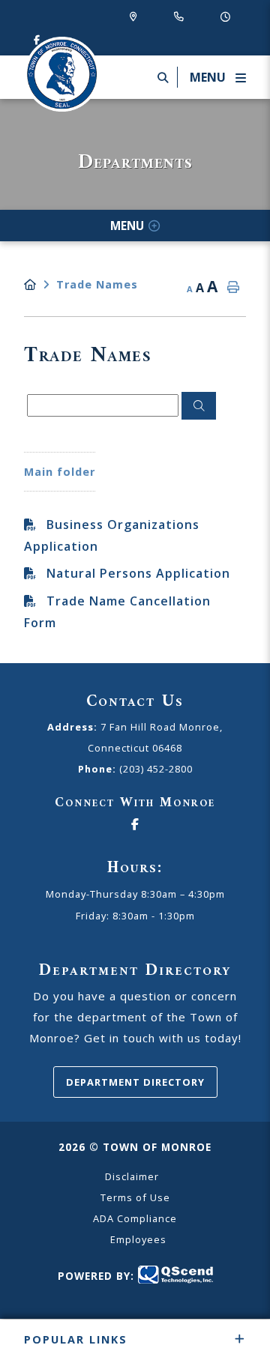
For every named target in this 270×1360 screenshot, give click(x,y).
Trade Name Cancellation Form (117, 612)
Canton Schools (61, 74)
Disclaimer (132, 1176)
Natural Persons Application (138, 573)
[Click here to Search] (199, 406)
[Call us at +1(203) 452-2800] (182, 16)
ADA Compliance (135, 1218)
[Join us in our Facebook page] (135, 825)
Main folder (59, 472)
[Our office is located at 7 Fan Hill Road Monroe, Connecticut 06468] (136, 16)
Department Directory (135, 1082)
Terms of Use (135, 1197)
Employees (138, 1239)
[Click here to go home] (40, 284)
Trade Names (97, 284)
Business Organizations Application (112, 535)
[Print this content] (233, 287)
